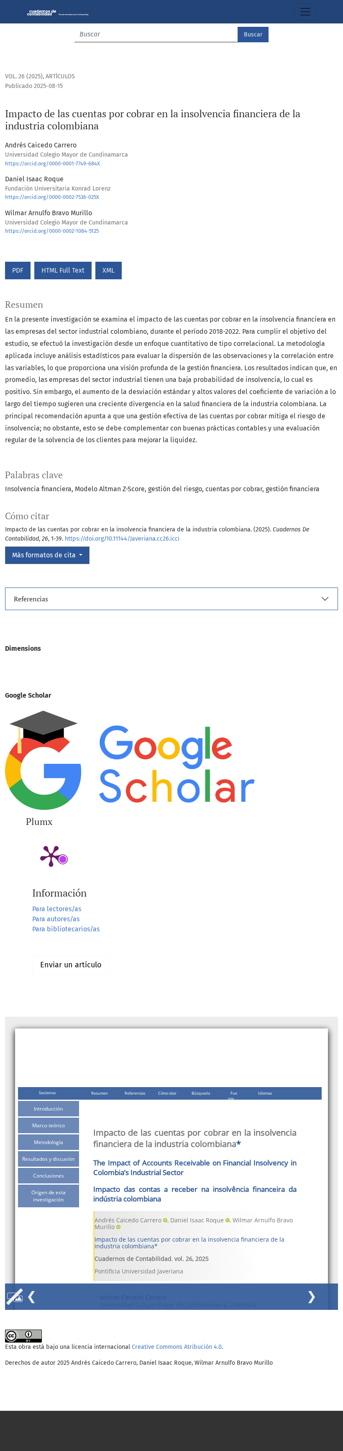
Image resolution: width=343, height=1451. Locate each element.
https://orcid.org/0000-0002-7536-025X (52, 197)
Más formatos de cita (44, 555)
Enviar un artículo (71, 964)
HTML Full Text (62, 270)
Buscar (253, 34)
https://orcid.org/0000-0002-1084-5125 (52, 231)
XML (108, 270)
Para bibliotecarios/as (66, 929)
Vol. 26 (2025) (24, 76)
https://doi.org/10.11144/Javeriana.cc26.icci (122, 538)
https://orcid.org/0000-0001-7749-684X (52, 163)
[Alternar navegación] (305, 11)
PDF (17, 270)
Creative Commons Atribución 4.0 (177, 1346)
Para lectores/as (56, 909)
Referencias (31, 598)
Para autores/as (55, 919)
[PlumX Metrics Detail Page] (51, 855)
